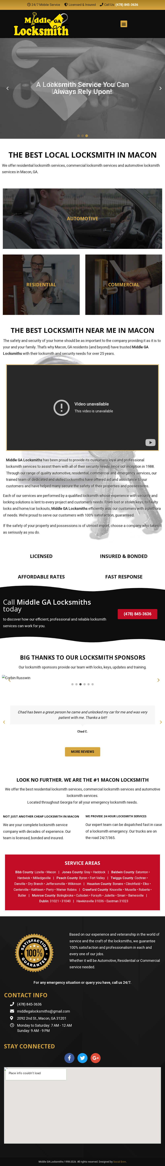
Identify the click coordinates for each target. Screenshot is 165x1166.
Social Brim (119, 1162)
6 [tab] (93, 684)
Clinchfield (133, 883)
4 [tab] (84, 684)
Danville (19, 883)
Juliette (109, 895)
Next (159, 88)
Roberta (144, 889)
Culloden (82, 895)
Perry (50, 889)
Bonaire (118, 883)
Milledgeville (42, 878)
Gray (87, 872)
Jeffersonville (55, 883)
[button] (137, 614)
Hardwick (23, 878)
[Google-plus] (96, 1058)
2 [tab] (82, 136)
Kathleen (37, 889)
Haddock (99, 872)
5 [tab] (89, 684)
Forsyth (96, 895)
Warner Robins (66, 889)
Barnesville (136, 895)
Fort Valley (97, 878)
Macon (51, 872)
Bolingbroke (65, 895)
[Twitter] (82, 1058)
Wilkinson (74, 883)
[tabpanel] (82, 88)
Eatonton (142, 872)
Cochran (140, 878)
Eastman (112, 901)
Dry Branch (35, 883)
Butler (22, 895)
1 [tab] (78, 136)
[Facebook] (69, 1058)
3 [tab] (87, 136)
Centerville (21, 889)
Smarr (121, 895)
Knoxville (115, 889)
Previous (6, 88)
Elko (146, 883)
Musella (130, 889)
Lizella (39, 872)
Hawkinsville (85, 901)
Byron (83, 878)
